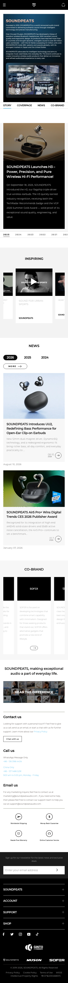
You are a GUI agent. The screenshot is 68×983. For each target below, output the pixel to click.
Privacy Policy (40, 731)
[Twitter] (12, 935)
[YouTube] (28, 935)
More (12, 366)
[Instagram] (20, 935)
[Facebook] (3, 935)
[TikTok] (37, 935)
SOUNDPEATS (30, 967)
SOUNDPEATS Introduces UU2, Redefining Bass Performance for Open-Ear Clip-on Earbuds (31, 428)
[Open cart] (63, 5)
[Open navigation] (5, 4)
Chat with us (12, 739)
